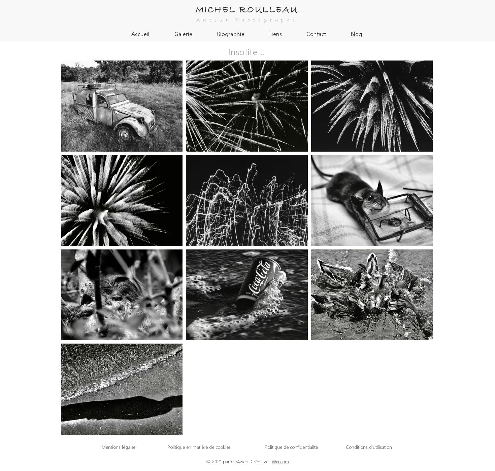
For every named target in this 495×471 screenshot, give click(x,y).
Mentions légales (119, 447)
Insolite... (246, 51)
